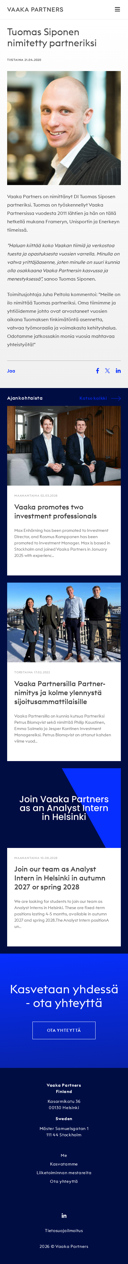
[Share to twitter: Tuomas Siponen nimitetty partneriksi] (107, 370)
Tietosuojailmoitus (64, 1230)
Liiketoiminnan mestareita (64, 1172)
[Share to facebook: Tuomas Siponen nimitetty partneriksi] (97, 371)
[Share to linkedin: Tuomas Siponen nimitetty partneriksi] (118, 370)
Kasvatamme (64, 1164)
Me (64, 1155)
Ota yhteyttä (64, 1030)
